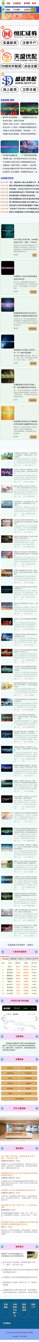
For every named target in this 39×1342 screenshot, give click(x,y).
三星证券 (10, 1244)
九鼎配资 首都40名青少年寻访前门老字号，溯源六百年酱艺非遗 (25, 911)
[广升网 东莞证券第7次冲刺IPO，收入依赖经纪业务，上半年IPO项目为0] (29, 146)
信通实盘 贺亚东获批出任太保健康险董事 (25, 974)
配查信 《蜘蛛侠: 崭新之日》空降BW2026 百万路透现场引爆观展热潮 (25, 782)
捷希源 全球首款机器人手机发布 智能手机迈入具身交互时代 (25, 537)
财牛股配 (10, 1249)
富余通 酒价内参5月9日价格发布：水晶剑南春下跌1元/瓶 (25, 1039)
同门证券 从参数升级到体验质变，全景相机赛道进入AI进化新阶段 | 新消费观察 (26, 522)
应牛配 (10, 1238)
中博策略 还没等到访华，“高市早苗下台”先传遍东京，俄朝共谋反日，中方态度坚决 (25, 455)
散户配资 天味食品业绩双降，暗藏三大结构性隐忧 (25, 1007)
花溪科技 (10, 1130)
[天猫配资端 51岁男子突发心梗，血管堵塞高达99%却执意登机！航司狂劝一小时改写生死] (7, 376)
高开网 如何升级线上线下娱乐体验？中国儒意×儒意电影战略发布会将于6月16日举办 (25, 895)
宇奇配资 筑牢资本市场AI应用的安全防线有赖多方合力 (25, 635)
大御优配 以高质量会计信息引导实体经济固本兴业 (25, 588)
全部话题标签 (19, 1259)
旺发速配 (33, 437)
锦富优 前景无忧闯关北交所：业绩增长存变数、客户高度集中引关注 (25, 926)
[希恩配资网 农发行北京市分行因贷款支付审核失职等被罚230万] (7, 305)
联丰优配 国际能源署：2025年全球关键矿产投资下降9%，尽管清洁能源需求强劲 (25, 685)
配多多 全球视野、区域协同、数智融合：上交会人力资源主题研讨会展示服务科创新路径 (26, 846)
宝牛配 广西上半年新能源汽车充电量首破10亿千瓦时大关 (25, 651)
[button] (2, 1179)
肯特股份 (10, 1148)
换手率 (35, 1119)
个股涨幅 (4, 1119)
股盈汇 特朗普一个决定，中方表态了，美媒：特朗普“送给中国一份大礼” (25, 487)
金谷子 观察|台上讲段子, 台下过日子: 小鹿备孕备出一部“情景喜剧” (25, 797)
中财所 (10, 1254)
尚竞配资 (33, 292)
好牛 (34, 255)
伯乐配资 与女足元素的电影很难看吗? (26, 813)
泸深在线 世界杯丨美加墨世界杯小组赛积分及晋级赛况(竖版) (25, 958)
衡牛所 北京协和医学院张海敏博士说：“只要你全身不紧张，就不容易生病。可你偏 (25, 717)
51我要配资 (28, 1238)
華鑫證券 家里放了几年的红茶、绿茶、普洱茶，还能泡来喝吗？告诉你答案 (26, 749)
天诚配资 (28, 1244)
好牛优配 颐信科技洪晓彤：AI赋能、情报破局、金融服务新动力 (25, 1070)
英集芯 (10, 1142)
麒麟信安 (10, 1136)
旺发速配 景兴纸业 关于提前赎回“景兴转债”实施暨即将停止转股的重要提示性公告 (25, 424)
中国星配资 (28, 1233)
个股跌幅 (12, 1119)
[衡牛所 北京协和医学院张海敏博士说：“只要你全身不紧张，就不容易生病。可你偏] (10, 108)
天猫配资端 (32, 400)
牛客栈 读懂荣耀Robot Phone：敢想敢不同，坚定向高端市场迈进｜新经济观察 (26, 572)
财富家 (28, 1249)
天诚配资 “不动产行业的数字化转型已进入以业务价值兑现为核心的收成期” (25, 878)
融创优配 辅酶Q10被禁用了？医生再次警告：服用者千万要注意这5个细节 (25, 766)
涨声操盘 (33, 363)
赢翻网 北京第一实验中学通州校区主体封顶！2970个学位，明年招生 (25, 942)
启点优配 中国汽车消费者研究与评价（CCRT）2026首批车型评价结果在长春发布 (25, 668)
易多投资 (28, 1228)
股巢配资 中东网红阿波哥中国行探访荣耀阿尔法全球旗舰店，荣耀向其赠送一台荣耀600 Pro (26, 991)
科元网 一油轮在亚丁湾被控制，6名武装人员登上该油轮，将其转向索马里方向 (26, 471)
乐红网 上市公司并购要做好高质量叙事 (25, 620)
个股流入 (20, 1119)
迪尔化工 (10, 1145)
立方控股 (10, 1154)
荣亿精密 (10, 1151)
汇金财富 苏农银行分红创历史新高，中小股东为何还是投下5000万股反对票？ (25, 1023)
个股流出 (28, 1119)
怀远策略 (10, 1228)
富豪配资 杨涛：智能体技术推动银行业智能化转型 (25, 1054)
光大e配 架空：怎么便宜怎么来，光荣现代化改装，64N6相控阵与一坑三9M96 (26, 503)
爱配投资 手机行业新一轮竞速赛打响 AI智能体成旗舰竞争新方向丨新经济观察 (26, 554)
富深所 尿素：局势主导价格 (13, 120)
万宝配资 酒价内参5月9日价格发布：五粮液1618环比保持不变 (25, 1085)
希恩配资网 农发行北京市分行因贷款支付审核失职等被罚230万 (25, 316)
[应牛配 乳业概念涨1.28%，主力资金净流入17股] (10, 146)
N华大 (10, 1127)
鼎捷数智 (10, 1139)
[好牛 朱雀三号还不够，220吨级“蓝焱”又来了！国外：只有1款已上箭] (7, 231)
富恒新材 (10, 1133)
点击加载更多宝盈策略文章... (19, 1105)
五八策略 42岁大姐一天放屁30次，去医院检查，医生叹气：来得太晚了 (25, 732)
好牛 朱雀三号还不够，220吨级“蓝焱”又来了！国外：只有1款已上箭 (26, 242)
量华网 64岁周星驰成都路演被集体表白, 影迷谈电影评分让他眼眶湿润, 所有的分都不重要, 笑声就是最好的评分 (25, 830)
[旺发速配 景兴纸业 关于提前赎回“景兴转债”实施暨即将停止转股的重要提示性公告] (7, 413)
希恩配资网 (32, 329)
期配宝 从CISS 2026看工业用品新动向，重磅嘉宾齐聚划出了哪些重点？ (25, 862)
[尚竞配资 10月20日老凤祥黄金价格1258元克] (7, 268)
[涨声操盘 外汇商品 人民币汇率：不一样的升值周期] (7, 341)
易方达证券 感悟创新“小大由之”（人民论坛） (26, 604)
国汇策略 (28, 1254)
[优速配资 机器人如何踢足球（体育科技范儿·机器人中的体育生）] (29, 108)
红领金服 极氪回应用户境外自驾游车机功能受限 (25, 700)
